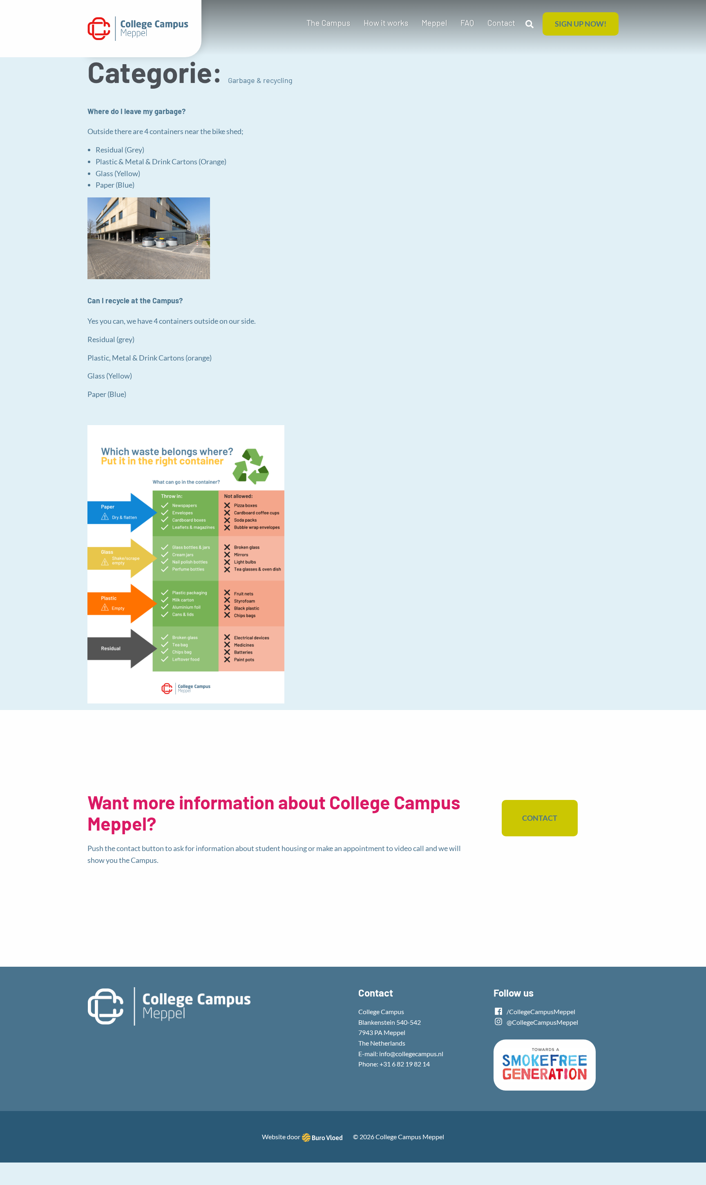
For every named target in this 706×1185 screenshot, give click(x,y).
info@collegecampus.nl (411, 1053)
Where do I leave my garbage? (136, 111)
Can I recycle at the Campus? (135, 300)
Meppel (434, 22)
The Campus (328, 22)
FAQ (467, 22)
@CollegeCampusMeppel (541, 1022)
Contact (501, 22)
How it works (386, 22)
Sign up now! (580, 23)
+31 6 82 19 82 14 (405, 1064)
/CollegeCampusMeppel (540, 1011)
